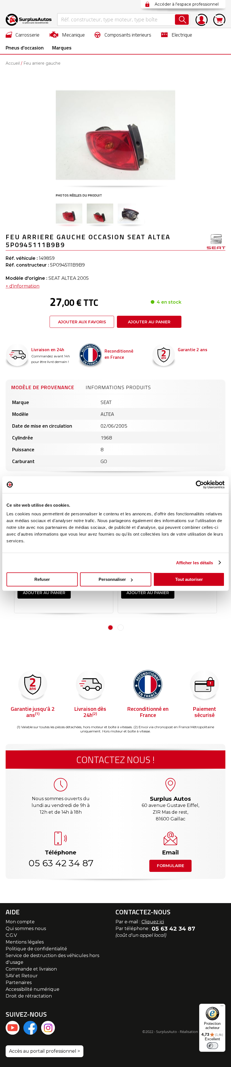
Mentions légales (25, 942)
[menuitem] (23, 34)
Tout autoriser (189, 579)
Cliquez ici (152, 921)
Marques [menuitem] (62, 47)
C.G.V (11, 935)
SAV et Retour (22, 975)
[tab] (43, 387)
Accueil (13, 63)
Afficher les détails (194, 562)
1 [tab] (110, 627)
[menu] (115, 41)
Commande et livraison (31, 969)
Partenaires (19, 982)
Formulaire (170, 865)
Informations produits (118, 387)
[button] (69, 213)
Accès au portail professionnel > (44, 1051)
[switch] (212, 1045)
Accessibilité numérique (32, 989)
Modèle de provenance (42, 387)
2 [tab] (120, 627)
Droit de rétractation (29, 996)
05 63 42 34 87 (60, 863)
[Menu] (222, 1007)
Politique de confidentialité (36, 948)
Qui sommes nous (26, 928)
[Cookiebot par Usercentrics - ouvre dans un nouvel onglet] (200, 484)
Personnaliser (112, 579)
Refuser (42, 579)
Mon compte (20, 921)
